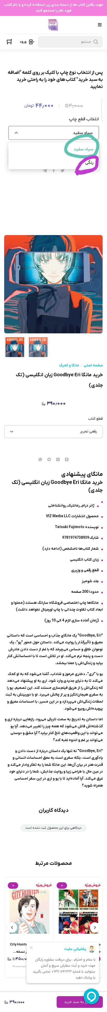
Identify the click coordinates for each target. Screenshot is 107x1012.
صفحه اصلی (93, 365)
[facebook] (67, 460)
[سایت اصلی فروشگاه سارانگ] (53, 25)
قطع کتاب (95, 419)
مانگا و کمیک (69, 365)
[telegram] (49, 460)
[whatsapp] (40, 460)
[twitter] (58, 460)
